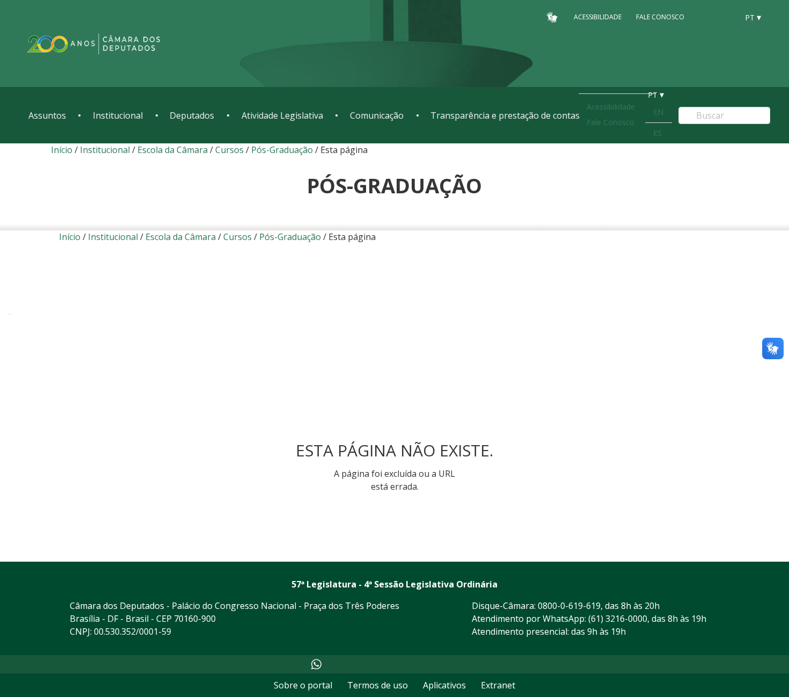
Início (61, 150)
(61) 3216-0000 (617, 619)
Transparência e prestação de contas (505, 115)
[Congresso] (706, 17)
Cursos (229, 150)
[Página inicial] (94, 44)
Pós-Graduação (283, 150)
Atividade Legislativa (282, 115)
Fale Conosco (660, 16)
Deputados (192, 115)
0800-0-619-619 (569, 606)
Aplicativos (444, 685)
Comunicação (377, 115)
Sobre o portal (303, 685)
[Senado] (726, 17)
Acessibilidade (598, 16)
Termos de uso (377, 685)
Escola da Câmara (172, 150)
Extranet (498, 685)
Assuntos (47, 115)
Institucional (118, 115)
